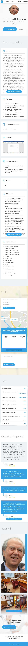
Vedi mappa (14, 319)
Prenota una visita (11, 29)
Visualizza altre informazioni (14, 91)
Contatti (21, 29)
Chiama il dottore (9, 307)
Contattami (21, 627)
